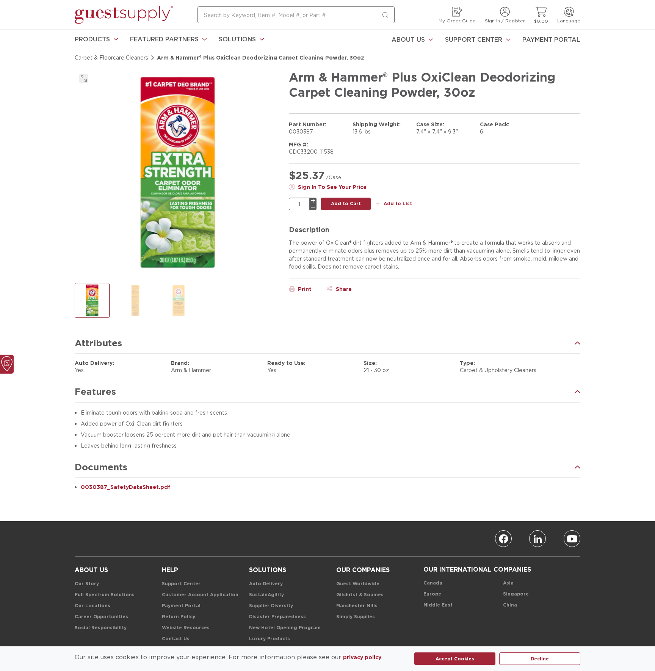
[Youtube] (572, 538)
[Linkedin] (537, 538)
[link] (96, 39)
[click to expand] (83, 78)
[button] (96, 39)
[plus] (313, 201)
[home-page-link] (124, 15)
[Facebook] (503, 538)
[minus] (313, 207)
